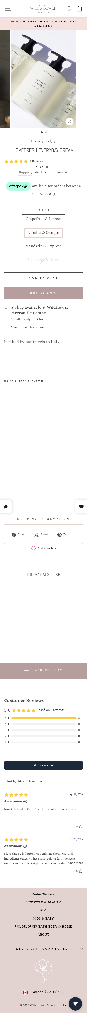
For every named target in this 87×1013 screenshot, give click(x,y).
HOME (43, 910)
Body (49, 141)
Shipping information (43, 519)
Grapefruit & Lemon (43, 219)
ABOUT (43, 934)
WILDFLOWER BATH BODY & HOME (43, 927)
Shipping (25, 173)
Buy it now (43, 293)
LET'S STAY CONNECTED (42, 948)
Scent (44, 210)
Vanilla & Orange (43, 233)
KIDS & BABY (43, 919)
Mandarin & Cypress (43, 246)
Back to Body (47, 670)
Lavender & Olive (43, 260)
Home (36, 141)
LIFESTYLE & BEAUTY (43, 902)
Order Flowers (43, 894)
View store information (28, 328)
